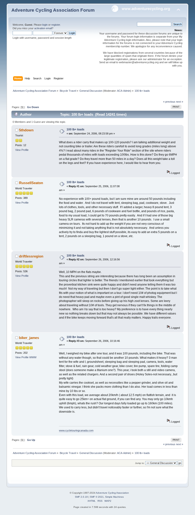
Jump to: (140, 463)
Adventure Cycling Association (112, 492)
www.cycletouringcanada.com (76, 430)
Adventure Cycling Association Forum (53, 10)
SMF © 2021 (97, 497)
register (55, 24)
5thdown (26, 130)
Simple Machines (114, 497)
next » (179, 101)
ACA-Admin (123, 90)
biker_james (29, 338)
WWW (32, 357)
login (45, 24)
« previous (169, 101)
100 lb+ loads (75, 129)
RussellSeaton (31, 183)
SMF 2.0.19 (81, 497)
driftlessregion (31, 256)
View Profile (22, 149)
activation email (43, 28)
